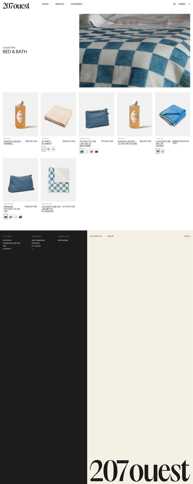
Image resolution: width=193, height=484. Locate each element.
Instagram (63, 240)
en (174, 4)
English (110, 236)
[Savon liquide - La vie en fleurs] (134, 114)
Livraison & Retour (11, 243)
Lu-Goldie (36, 246)
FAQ (4, 246)
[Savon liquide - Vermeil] (20, 114)
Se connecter (96, 236)
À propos (7, 240)
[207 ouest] (140, 471)
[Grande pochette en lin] (20, 180)
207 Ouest (7, 236)
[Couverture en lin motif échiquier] (58, 180)
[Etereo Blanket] (58, 114)
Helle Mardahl (38, 240)
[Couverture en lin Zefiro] (172, 114)
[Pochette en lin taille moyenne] (96, 114)
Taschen (36, 243)
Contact (7, 249)
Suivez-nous (64, 236)
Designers (36, 236)
